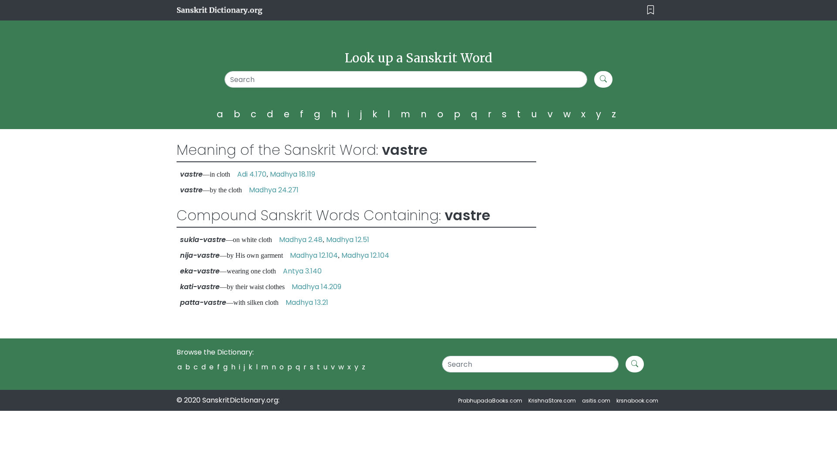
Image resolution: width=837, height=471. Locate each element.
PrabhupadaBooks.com (490, 400)
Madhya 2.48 (301, 240)
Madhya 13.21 (307, 302)
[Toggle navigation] (650, 10)
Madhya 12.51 (347, 240)
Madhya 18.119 (292, 174)
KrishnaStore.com (552, 400)
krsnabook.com (637, 400)
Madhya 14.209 (316, 287)
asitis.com (596, 400)
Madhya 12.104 (314, 255)
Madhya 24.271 (274, 190)
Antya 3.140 (302, 271)
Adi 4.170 (251, 174)
